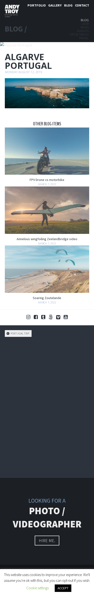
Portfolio (36, 5)
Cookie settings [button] (37, 588)
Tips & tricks (79, 34)
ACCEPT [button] (63, 588)
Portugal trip (19, 333)
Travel (84, 38)
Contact (82, 5)
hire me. (47, 540)
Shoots (83, 31)
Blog (68, 5)
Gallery (55, 5)
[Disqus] (47, 406)
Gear (85, 23)
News (85, 27)
